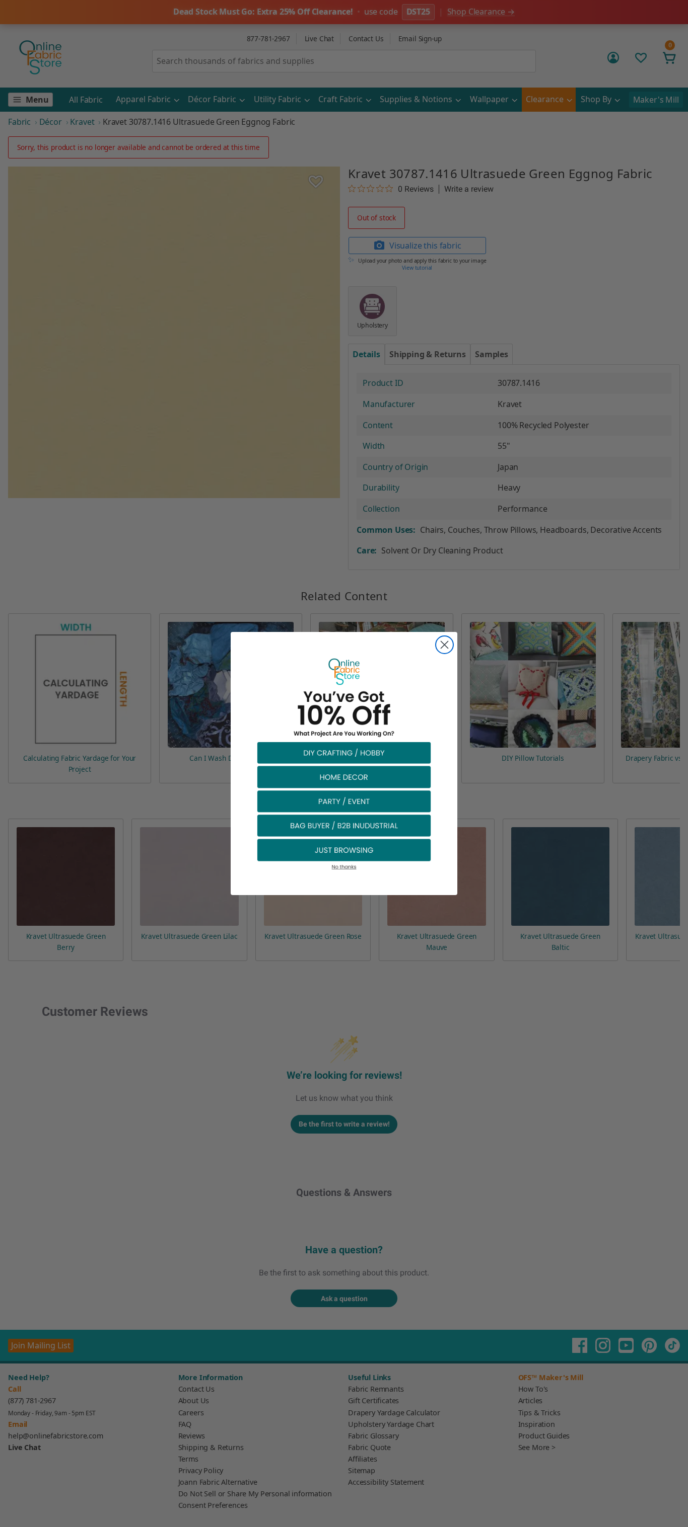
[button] (344, 752)
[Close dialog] (444, 645)
